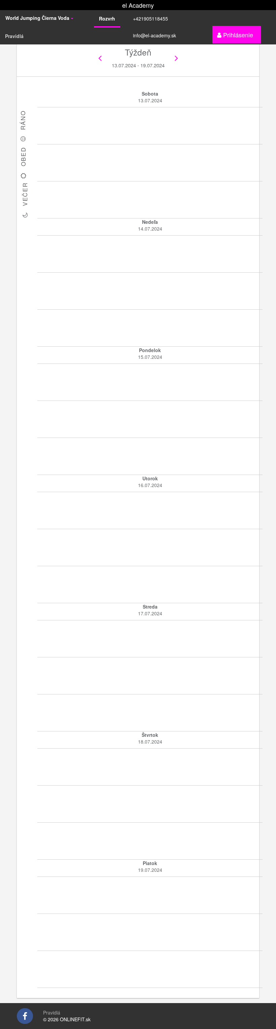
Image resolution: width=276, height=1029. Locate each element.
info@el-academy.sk (154, 35)
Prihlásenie (237, 34)
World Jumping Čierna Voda (38, 17)
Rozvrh (107, 18)
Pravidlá (14, 36)
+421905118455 (150, 18)
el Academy (138, 5)
